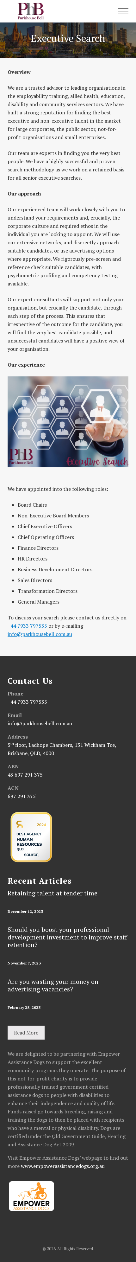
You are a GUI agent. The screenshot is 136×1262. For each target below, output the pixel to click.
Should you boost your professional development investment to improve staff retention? (67, 937)
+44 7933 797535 (27, 625)
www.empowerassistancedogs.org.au (63, 1166)
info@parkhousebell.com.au (40, 634)
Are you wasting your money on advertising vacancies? (53, 985)
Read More (26, 1032)
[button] (123, 11)
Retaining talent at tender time (52, 893)
